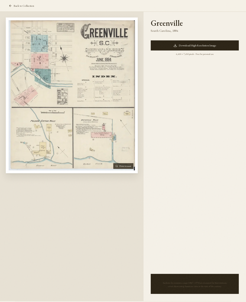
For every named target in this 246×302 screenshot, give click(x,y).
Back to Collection (24, 6)
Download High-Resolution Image (197, 45)
